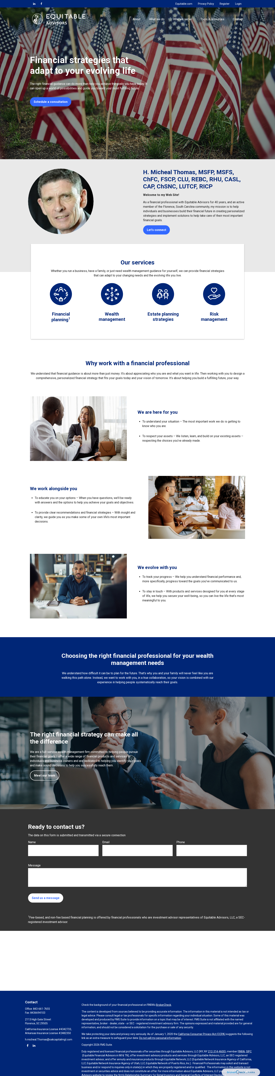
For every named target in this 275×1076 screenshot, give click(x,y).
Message (34, 865)
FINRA (241, 1051)
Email (105, 842)
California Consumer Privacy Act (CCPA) (201, 1034)
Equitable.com (183, 3)
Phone (180, 842)
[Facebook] (41, 3)
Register (225, 3)
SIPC (249, 1051)
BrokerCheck (163, 1004)
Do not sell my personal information (160, 1037)
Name (32, 842)
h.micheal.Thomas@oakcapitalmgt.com (48, 1039)
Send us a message (45, 898)
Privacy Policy (206, 3)
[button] (136, 19)
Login (238, 3)
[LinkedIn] (34, 3)
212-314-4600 (216, 1051)
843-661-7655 (41, 1008)
